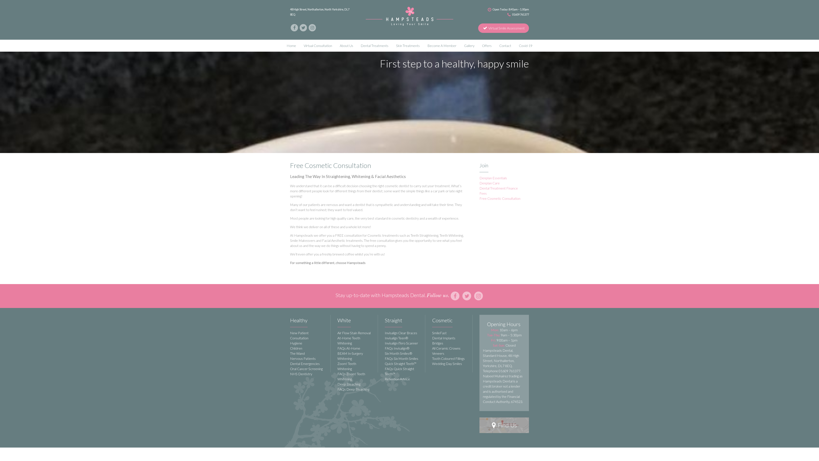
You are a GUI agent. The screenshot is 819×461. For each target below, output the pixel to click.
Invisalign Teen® (396, 338)
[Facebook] (294, 27)
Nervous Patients (303, 358)
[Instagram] (312, 27)
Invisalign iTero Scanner (401, 343)
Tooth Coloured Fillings (448, 358)
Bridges (437, 343)
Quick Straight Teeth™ (400, 364)
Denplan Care (489, 183)
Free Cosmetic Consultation (499, 198)
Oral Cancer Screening (306, 369)
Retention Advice (397, 379)
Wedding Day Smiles (447, 364)
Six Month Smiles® (398, 353)
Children (296, 348)
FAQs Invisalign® (397, 348)
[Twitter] (303, 27)
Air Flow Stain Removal (354, 333)
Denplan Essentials (493, 178)
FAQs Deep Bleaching (353, 389)
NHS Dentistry (301, 374)
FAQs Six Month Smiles (401, 358)
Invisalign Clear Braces (401, 333)
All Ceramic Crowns (446, 348)
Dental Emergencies (305, 364)
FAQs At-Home (348, 348)
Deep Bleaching (348, 384)
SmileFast (439, 333)
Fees (483, 193)
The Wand (297, 353)
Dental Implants (443, 338)
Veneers (438, 353)
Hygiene (296, 343)
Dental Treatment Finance (498, 188)
